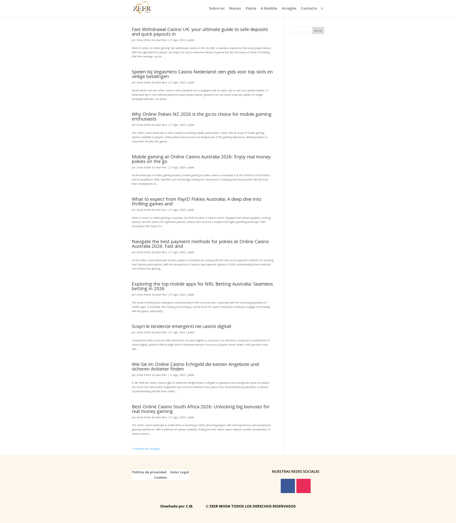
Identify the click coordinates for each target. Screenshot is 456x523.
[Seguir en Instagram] (303, 486)
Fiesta (251, 9)
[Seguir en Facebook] (288, 486)
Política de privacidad (149, 472)
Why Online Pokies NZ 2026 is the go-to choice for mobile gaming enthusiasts (201, 116)
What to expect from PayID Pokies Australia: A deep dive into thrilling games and (196, 201)
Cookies (160, 478)
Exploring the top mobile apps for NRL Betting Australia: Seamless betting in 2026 (202, 286)
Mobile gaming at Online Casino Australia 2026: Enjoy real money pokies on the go (201, 158)
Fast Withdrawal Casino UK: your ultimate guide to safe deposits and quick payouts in (200, 31)
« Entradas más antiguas (146, 448)
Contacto (309, 9)
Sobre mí (216, 9)
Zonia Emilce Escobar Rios (151, 40)
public (191, 40)
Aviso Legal (179, 472)
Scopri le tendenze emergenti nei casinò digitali (181, 326)
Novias (235, 9)
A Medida (269, 9)
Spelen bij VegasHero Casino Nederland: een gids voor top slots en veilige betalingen (202, 73)
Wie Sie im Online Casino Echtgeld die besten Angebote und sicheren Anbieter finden (195, 366)
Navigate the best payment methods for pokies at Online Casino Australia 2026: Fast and (200, 243)
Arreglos (289, 9)
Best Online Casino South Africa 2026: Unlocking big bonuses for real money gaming (201, 408)
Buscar (318, 30)
